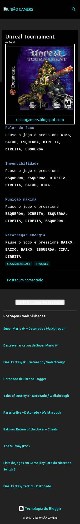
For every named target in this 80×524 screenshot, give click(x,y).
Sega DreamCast (19, 263)
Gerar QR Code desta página (40, 302)
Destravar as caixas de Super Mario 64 (30, 345)
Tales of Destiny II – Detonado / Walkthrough (36, 396)
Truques (42, 263)
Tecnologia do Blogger (43, 509)
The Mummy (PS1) (16, 446)
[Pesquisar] (73, 9)
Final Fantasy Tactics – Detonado (27, 486)
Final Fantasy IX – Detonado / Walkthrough (34, 362)
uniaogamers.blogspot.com (40, 120)
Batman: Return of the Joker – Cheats (30, 429)
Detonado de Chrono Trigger (24, 379)
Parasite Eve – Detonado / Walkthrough (32, 412)
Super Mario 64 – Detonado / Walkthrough (34, 328)
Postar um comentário (25, 280)
